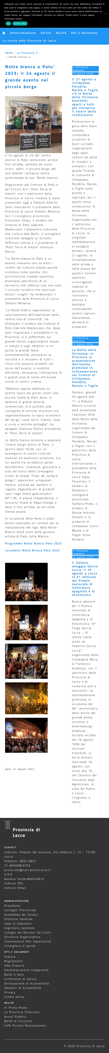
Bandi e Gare (14, 974)
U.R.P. (8, 874)
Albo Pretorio (14, 965)
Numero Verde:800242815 (24, 879)
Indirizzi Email (15, 888)
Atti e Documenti (84, 33)
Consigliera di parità (19, 946)
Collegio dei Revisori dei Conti (27, 932)
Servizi (46, 33)
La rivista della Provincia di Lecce (29, 40)
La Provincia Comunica (33, 53)
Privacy (9, 992)
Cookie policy (14, 997)
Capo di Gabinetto (18, 923)
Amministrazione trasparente (26, 970)
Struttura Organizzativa (22, 937)
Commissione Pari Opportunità (27, 941)
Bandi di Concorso (18, 1021)
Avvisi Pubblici (15, 1016)
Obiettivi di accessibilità (22, 988)
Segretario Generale (19, 928)
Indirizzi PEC (14, 883)
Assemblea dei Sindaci (21, 914)
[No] (105, 13)
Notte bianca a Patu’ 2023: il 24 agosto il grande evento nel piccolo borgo (30, 76)
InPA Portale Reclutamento (25, 1025)
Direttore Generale (18, 919)
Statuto (10, 956)
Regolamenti (13, 961)
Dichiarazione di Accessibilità (26, 983)
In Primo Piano (16, 1007)
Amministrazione (23, 33)
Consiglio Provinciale (20, 910)
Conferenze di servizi (20, 979)
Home (9, 53)
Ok (8, 23)
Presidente (12, 905)
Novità (61, 33)
